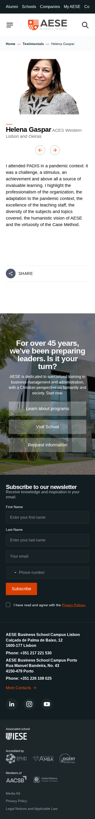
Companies (50, 7)
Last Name (14, 529)
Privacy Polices (73, 605)
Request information (47, 445)
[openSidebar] (10, 25)
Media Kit (13, 793)
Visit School (47, 426)
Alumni (12, 7)
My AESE (72, 7)
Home (10, 43)
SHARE (26, 274)
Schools (29, 7)
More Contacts (18, 688)
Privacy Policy (16, 801)
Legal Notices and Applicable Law (31, 809)
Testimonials (33, 43)
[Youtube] (47, 704)
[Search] (85, 25)
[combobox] (12, 573)
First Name (14, 507)
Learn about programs (47, 408)
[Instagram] (29, 704)
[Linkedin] (12, 704)
